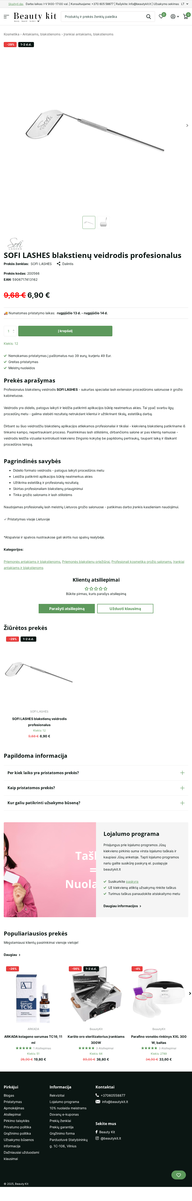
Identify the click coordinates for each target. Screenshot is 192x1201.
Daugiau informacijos (121, 906)
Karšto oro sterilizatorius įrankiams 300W (96, 1039)
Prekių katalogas (6, 17)
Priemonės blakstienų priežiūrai (86, 562)
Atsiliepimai (12, 1114)
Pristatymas (13, 1102)
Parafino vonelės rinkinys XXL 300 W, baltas (159, 1039)
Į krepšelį (65, 331)
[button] (15, 327)
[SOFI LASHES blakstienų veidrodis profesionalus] (39, 669)
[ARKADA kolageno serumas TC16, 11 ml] (33, 993)
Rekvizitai (57, 1095)
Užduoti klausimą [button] (125, 608)
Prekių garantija (62, 1127)
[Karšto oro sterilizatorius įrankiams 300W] (96, 993)
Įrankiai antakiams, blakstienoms (88, 34)
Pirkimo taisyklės (16, 1121)
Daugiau (11, 955)
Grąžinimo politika (17, 1133)
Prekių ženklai (60, 1121)
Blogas (9, 1095)
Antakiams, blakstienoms (41, 34)
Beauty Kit (106, 1132)
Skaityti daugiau (19, 4)
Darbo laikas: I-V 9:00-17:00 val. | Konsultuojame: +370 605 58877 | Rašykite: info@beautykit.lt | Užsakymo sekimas (102, 4)
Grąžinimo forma (62, 1133)
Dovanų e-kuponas (64, 1114)
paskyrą (132, 881)
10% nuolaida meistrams (68, 1108)
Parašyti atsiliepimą (67, 608)
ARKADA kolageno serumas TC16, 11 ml (33, 1039)
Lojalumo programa (64, 1102)
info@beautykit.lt (114, 1102)
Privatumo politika (17, 1127)
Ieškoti (148, 16)
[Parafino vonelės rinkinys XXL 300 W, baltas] (158, 993)
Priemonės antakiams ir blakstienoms (32, 562)
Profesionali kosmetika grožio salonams (141, 562)
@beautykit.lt (110, 1138)
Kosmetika (11, 34)
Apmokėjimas (14, 1108)
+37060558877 (112, 1095)
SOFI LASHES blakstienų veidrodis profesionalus (39, 722)
